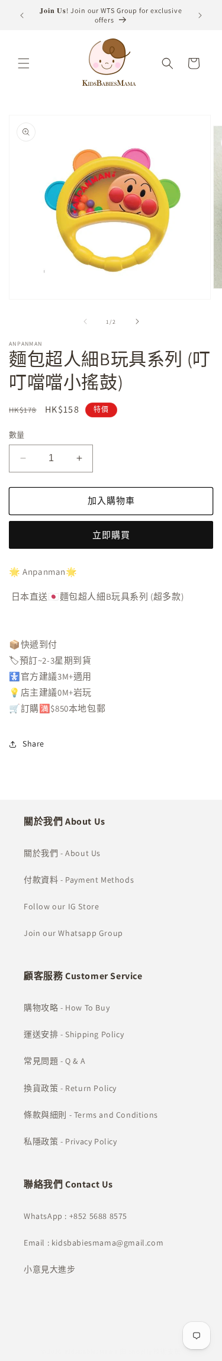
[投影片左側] (85, 321)
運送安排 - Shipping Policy (74, 1034)
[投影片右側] (137, 321)
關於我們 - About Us (62, 853)
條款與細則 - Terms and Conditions (91, 1114)
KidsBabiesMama (91, 1351)
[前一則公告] (22, 15)
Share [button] (33, 743)
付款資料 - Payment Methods (79, 879)
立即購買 (111, 534)
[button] (24, 63)
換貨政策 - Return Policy (70, 1088)
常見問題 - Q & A (54, 1061)
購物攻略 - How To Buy (67, 1007)
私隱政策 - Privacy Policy (70, 1141)
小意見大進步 (50, 1269)
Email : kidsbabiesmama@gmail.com (93, 1242)
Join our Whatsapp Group (73, 933)
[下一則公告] (200, 15)
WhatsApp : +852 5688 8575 (75, 1216)
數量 (17, 435)
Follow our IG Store (61, 906)
